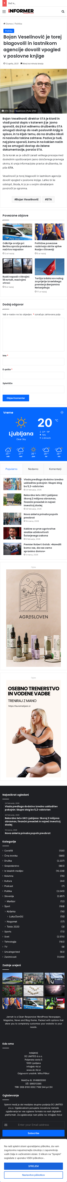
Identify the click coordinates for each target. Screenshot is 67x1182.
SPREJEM (33, 1166)
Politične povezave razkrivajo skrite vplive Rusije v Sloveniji (48, 246)
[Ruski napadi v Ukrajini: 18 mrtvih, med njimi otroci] (17, 265)
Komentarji (55, 469)
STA (49, 199)
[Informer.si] (21, 11)
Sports (7, 931)
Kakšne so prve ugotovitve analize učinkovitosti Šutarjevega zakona (39, 532)
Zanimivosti (10, 957)
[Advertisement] (33, 51)
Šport (7, 906)
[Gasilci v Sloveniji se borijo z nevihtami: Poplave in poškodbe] (55, 1003)
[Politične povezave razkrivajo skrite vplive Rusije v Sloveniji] (49, 232)
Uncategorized (12, 951)
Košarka (11, 911)
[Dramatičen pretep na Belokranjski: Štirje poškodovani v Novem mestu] (12, 978)
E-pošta (7, 369)
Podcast (8, 886)
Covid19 (8, 850)
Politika (8, 891)
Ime (5, 355)
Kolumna (8, 876)
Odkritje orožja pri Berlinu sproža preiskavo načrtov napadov (17, 246)
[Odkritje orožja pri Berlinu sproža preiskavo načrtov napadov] (17, 232)
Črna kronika (11, 855)
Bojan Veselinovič (27, 199)
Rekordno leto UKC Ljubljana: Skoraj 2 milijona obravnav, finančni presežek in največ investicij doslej (41, 500)
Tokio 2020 (13, 926)
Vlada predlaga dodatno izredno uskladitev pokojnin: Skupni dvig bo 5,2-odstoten (43, 483)
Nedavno (33, 469)
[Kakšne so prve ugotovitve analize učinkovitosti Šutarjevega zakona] (12, 533)
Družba (8, 860)
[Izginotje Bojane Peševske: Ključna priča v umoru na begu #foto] (55, 978)
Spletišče (8, 383)
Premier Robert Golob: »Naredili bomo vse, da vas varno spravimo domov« (42, 548)
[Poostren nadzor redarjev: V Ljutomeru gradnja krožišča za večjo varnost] (33, 978)
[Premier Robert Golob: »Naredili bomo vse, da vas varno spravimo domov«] (12, 549)
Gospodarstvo (11, 866)
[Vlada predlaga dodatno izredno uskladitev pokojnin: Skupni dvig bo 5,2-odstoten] (12, 484)
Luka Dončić (16, 916)
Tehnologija (10, 941)
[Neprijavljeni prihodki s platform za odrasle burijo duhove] (33, 991)
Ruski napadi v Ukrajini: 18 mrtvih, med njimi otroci (16, 280)
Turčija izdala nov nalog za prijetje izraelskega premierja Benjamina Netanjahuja (49, 283)
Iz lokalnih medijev (13, 871)
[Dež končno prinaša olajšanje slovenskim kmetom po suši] (12, 991)
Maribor (11, 901)
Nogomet (12, 921)
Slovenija (9, 896)
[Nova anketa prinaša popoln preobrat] (12, 519)
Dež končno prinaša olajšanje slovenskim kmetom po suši (37, 3)
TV (5, 946)
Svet (6, 936)
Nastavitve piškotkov (33, 1175)
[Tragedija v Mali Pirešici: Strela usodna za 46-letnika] (55, 991)
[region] (33, 1160)
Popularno (11, 469)
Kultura (8, 881)
